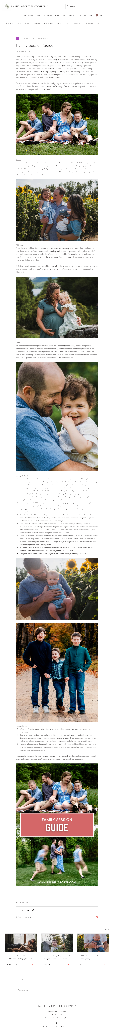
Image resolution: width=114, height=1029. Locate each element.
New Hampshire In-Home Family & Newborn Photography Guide (20, 957)
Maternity (77, 23)
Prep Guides (89, 23)
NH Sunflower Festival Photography (89, 957)
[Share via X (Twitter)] (22, 910)
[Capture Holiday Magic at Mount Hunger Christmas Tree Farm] (57, 943)
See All (107, 929)
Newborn (37, 23)
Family (27, 23)
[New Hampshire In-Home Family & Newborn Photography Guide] (21, 943)
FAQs (19, 23)
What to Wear (48, 23)
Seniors (59, 23)
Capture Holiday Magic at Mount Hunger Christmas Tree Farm (57, 957)
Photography (9, 23)
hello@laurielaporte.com (57, 1011)
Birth (68, 23)
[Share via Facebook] (17, 910)
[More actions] (97, 38)
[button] (38, 15)
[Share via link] (33, 910)
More (99, 23)
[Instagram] (56, 1023)
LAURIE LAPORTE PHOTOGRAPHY (30, 6)
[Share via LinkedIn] (28, 910)
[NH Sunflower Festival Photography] (93, 943)
